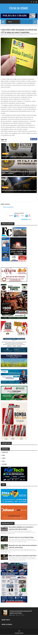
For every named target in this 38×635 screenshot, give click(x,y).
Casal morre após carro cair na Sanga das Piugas (21, 537)
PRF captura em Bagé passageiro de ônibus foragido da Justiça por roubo (19, 190)
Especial (3, 458)
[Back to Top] (19, 631)
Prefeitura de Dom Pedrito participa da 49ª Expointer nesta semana (21, 612)
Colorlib (21, 633)
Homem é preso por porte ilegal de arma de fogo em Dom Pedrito (17, 156)
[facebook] (31, 2)
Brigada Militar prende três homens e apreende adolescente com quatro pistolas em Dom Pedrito (18, 172)
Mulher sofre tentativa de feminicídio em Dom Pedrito (22, 555)
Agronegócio (5, 452)
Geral (3, 461)
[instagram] (34, 2)
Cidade (3, 455)
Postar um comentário (8, 207)
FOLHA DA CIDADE (18, 8)
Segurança (25, 35)
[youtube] (36, 2)
